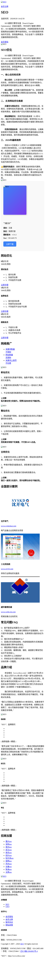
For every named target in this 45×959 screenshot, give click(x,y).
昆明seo (9, 861)
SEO (7, 904)
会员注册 (4, 6)
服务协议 (9, 922)
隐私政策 (9, 925)
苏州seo (9, 864)
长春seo (9, 867)
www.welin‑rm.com (8, 612)
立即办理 (4, 285)
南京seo (9, 853)
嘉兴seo (9, 841)
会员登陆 (4, 42)
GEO (7, 906)
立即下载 (10, 244)
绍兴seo (9, 855)
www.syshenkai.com (8, 526)
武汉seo (9, 850)
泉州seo (9, 847)
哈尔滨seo (10, 858)
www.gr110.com (7, 569)
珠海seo (9, 869)
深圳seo (9, 844)
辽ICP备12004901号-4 (29, 951)
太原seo (9, 872)
